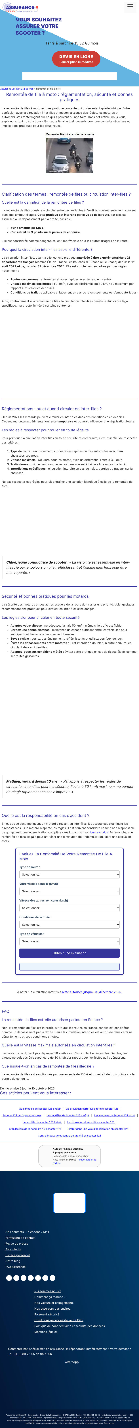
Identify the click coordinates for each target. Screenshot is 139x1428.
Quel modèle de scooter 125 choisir (40, 1108)
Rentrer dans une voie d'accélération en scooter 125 (97, 1128)
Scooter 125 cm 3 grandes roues (22, 1115)
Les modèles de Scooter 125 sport (114, 1115)
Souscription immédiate (76, 59)
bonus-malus (99, 832)
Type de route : (29, 867)
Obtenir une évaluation (69, 953)
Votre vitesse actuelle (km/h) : (39, 883)
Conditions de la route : (35, 917)
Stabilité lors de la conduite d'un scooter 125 (35, 1128)
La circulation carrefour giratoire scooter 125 (92, 1108)
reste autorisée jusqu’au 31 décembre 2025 (91, 992)
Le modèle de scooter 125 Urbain (42, 1122)
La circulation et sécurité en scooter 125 (91, 1122)
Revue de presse (16, 1243)
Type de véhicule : (31, 933)
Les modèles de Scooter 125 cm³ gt (68, 1115)
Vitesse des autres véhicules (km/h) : (44, 900)
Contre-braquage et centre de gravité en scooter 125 (69, 1135)
